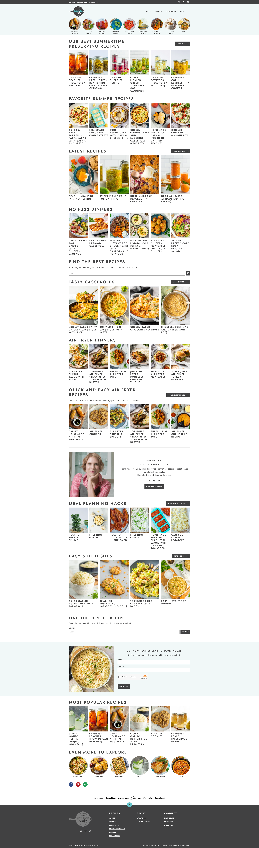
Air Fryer (113, 821)
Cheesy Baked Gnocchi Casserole (144, 328)
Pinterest (168, 821)
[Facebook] (183, 2)
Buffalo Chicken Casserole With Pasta (112, 329)
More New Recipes (181, 151)
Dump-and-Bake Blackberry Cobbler (141, 198)
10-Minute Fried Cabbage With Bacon (141, 603)
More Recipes (183, 44)
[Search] (188, 11)
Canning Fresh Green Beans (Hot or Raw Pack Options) (98, 83)
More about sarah (154, 486)
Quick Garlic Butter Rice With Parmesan (81, 603)
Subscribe (123, 686)
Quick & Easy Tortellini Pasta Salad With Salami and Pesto (78, 136)
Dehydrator (114, 836)
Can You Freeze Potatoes (177, 537)
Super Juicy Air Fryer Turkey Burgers (179, 375)
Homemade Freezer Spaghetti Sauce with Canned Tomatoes (159, 541)
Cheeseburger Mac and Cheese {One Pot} (174, 329)
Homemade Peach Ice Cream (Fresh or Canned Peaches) (158, 136)
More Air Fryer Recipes (178, 395)
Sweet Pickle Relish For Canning (114, 197)
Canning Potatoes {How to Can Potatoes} (160, 81)
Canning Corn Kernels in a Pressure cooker (180, 83)
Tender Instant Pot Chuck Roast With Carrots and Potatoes (119, 247)
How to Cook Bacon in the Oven (119, 537)
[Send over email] (85, 784)
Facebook (168, 825)
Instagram (169, 818)
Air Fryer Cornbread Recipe (179, 434)
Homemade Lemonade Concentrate (98, 132)
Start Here (141, 818)
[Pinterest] (188, 2)
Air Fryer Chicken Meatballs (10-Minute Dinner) (158, 246)
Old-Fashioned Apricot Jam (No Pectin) (173, 198)
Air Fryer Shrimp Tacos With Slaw (77, 375)
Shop (182, 11)
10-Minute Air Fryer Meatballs (158, 374)
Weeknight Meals (117, 829)
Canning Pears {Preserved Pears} (179, 737)
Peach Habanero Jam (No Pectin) (81, 197)
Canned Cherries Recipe (116, 80)
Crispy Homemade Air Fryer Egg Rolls (76, 435)
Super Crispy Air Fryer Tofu (119, 374)
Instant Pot (114, 825)
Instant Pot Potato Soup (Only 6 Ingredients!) (140, 244)
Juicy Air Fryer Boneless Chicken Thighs (137, 377)
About (148, 11)
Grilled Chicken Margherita (179, 132)
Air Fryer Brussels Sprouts (116, 434)
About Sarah (146, 845)
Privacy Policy (167, 845)
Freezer (112, 832)
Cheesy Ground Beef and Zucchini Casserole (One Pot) (139, 136)
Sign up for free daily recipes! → (83, 2)
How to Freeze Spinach (74, 537)
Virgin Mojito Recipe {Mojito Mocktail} (76, 739)
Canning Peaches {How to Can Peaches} (78, 81)
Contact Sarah (143, 821)
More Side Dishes (181, 556)
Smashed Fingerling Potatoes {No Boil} (113, 603)
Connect (170, 813)
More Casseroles (181, 282)
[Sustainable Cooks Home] (76, 11)
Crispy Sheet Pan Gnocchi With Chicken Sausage (78, 247)
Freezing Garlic (95, 536)
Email (121, 667)
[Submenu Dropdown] (152, 11)
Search (72, 628)
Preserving (171, 11)
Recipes (158, 11)
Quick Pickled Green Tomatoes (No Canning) (137, 84)
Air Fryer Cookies (96, 433)
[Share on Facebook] (71, 784)
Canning (113, 818)
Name (121, 659)
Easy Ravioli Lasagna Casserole (98, 243)
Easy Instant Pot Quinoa (173, 602)
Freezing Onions (136, 536)
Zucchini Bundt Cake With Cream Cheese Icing (119, 134)
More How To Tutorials (178, 503)
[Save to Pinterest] (78, 784)
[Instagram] (179, 2)
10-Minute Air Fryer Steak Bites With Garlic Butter (98, 377)
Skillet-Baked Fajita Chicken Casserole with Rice (83, 329)
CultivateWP (186, 845)
